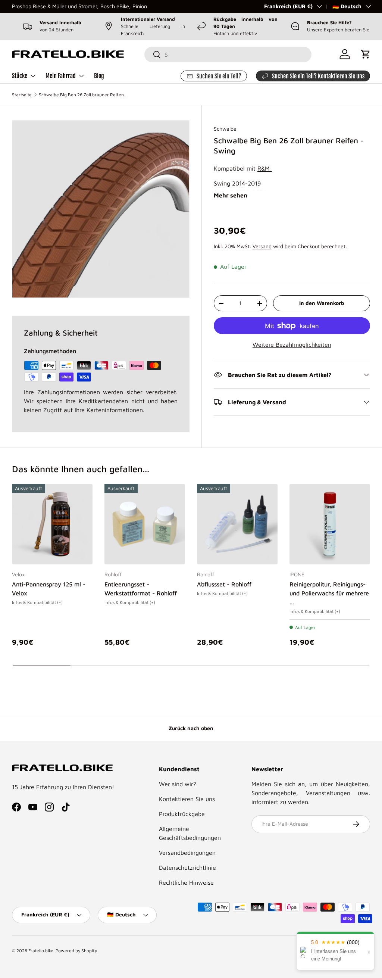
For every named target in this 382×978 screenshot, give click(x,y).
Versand (262, 246)
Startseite (22, 94)
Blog (99, 76)
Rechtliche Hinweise (186, 882)
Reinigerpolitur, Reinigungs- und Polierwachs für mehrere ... (329, 593)
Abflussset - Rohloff (224, 584)
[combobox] (227, 54)
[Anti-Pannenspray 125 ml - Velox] (52, 524)
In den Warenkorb (321, 303)
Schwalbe (225, 128)
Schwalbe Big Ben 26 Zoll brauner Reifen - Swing (83, 94)
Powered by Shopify (76, 950)
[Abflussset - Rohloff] (237, 524)
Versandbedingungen (187, 852)
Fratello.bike (40, 950)
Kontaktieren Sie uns (187, 798)
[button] (365, 54)
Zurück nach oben (191, 728)
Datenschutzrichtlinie (187, 867)
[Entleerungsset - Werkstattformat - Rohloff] (144, 524)
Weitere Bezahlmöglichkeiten (292, 344)
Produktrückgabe (182, 813)
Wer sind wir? (177, 784)
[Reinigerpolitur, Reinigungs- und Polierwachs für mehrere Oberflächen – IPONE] (329, 524)
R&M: (264, 168)
